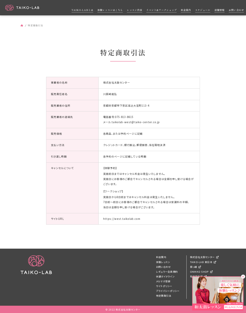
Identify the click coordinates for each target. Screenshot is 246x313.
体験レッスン (163, 262)
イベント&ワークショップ (161, 10)
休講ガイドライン (165, 276)
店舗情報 (219, 10)
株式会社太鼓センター (202, 257)
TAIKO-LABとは (82, 10)
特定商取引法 (163, 295)
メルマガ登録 (163, 281)
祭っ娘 (193, 267)
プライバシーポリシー (168, 291)
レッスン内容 (134, 10)
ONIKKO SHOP (199, 271)
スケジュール (202, 10)
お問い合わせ (236, 10)
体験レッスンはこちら (110, 10)
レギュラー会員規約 (167, 271)
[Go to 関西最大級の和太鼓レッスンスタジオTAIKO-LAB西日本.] (22, 25)
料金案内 (186, 10)
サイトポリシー (164, 286)
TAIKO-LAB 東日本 (201, 262)
